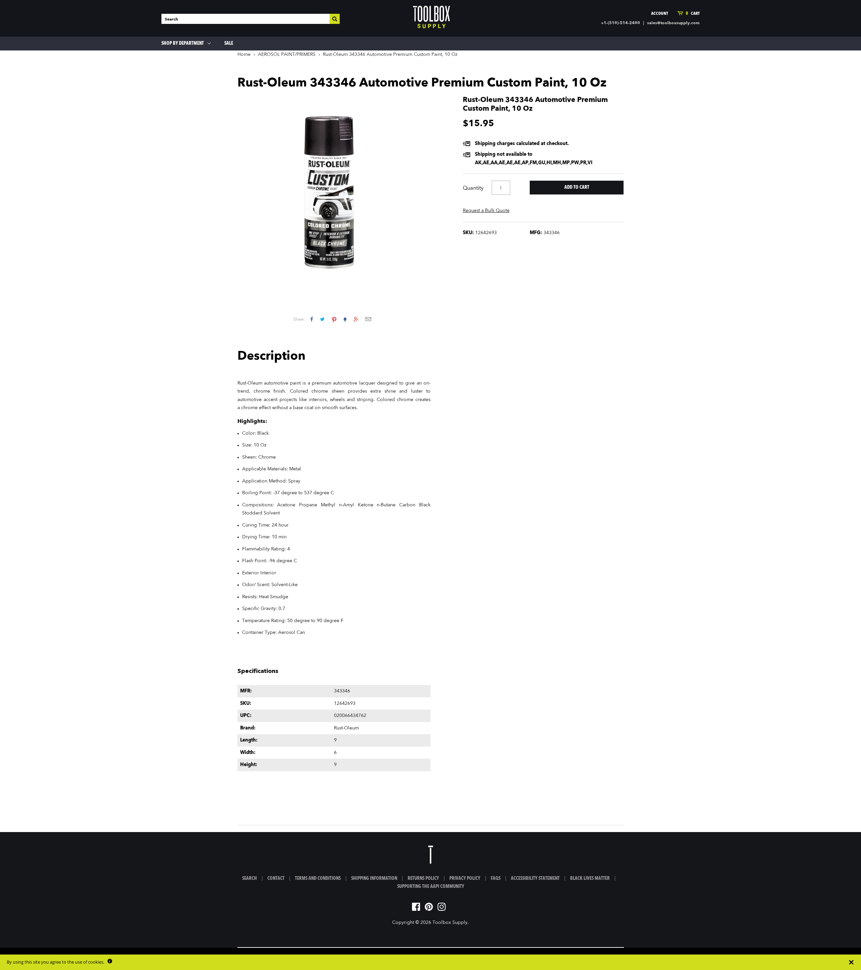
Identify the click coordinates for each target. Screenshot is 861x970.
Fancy (345, 319)
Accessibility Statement (535, 878)
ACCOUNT (659, 13)
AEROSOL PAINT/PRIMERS (286, 54)
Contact (276, 878)
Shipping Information (374, 878)
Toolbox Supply (450, 922)
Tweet (322, 319)
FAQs (495, 878)
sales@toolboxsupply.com (673, 23)
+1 (356, 319)
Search (249, 878)
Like (311, 319)
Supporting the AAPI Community (430, 886)
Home (244, 54)
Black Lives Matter (590, 878)
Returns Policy (423, 878)
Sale (228, 43)
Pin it (334, 319)
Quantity (473, 188)
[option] (334, 192)
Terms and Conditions (318, 878)
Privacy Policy (464, 878)
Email (368, 319)
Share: (299, 320)
